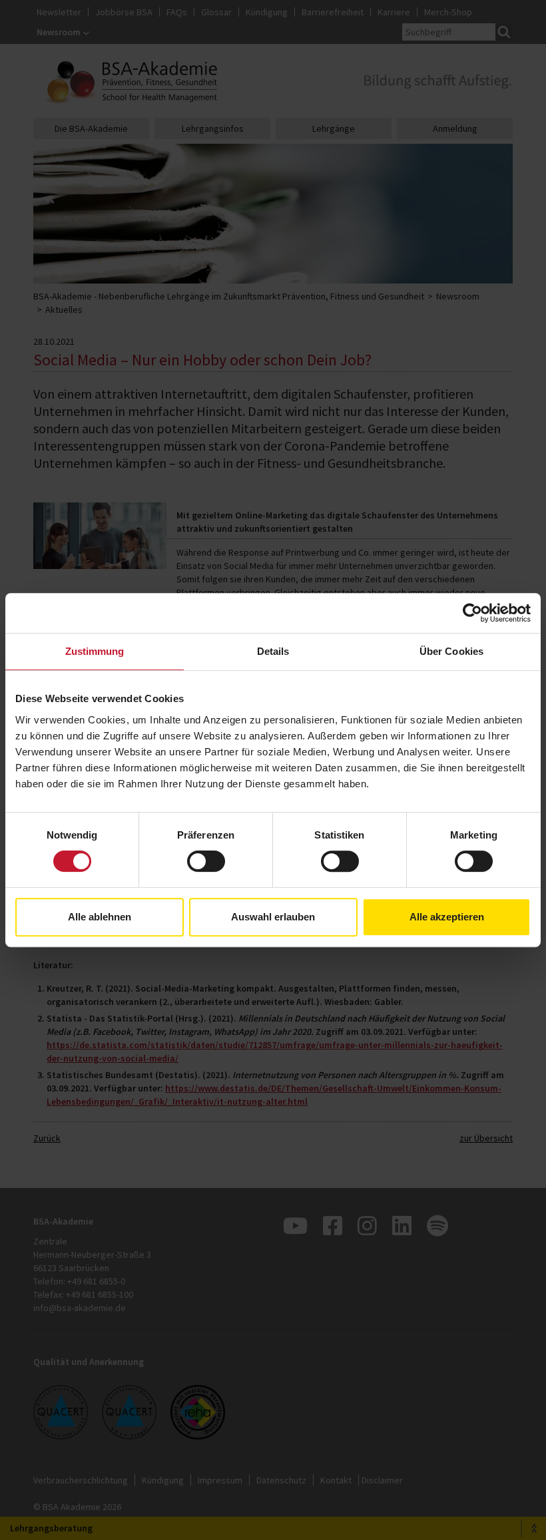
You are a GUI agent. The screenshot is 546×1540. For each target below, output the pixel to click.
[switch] (206, 861)
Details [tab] (273, 651)
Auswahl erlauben (273, 916)
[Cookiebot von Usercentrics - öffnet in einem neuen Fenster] (472, 613)
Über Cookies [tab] (451, 651)
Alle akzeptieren (447, 916)
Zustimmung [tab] (95, 651)
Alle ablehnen (99, 916)
